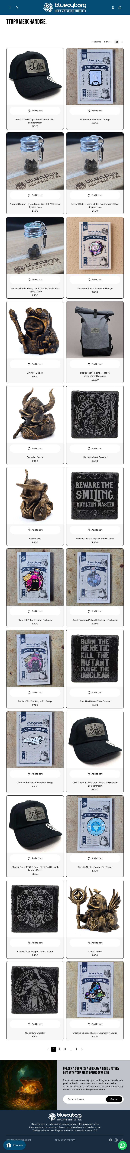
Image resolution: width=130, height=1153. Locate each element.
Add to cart (37, 110)
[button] (107, 41)
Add (61, 100)
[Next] (82, 1049)
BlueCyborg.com (22, 1140)
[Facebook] (111, 1140)
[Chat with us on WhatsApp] (122, 1145)
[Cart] (119, 7)
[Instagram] (116, 1140)
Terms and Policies (65, 1140)
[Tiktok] (122, 1140)
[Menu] (10, 7)
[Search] (16, 7)
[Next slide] (119, 908)
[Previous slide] (71, 908)
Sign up (114, 1099)
